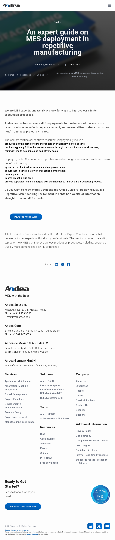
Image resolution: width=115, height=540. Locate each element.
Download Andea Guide (25, 217)
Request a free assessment (23, 506)
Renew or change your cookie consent (16, 530)
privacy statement (32, 534)
